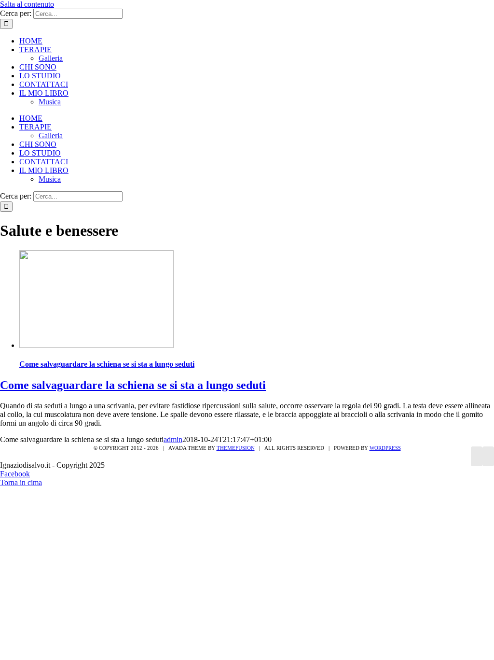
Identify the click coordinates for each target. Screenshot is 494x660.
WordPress (385, 448)
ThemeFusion (236, 448)
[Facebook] (476, 456)
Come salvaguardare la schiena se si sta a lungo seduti (106, 364)
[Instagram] (488, 456)
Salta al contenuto (27, 4)
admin (173, 439)
